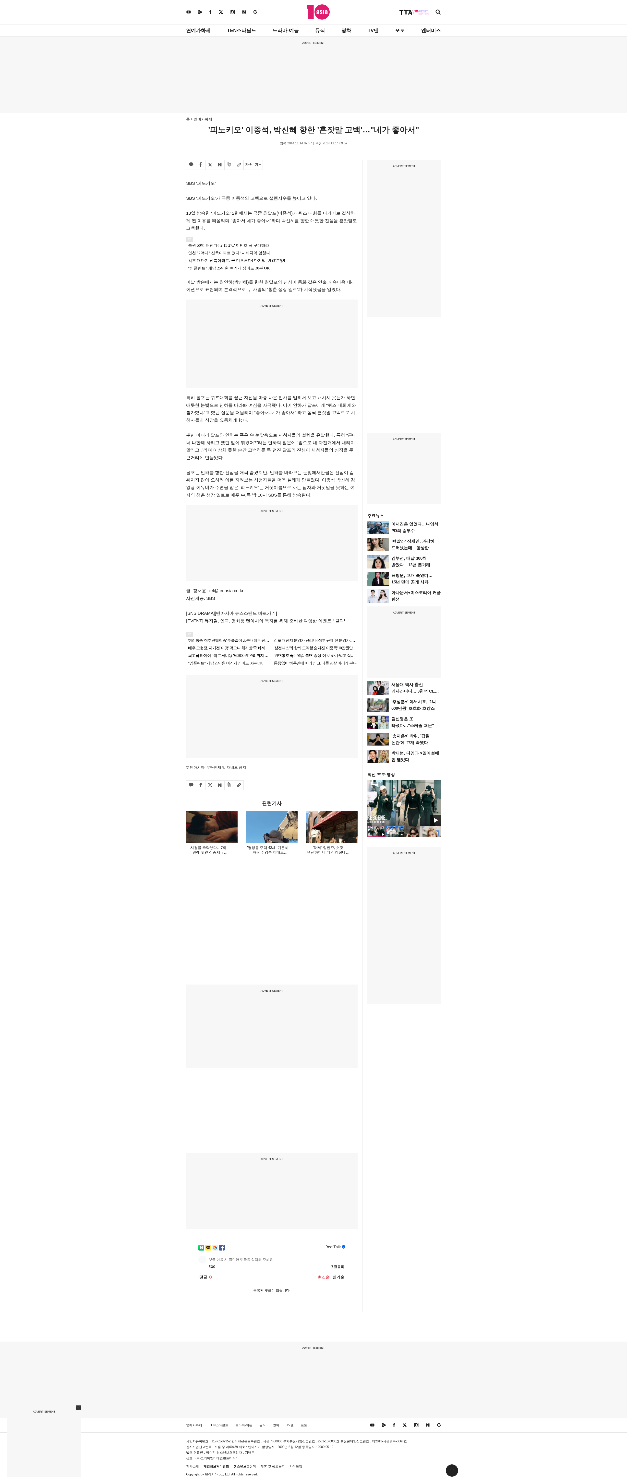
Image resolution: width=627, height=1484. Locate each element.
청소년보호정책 (245, 1466)
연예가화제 (198, 30)
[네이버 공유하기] (220, 165)
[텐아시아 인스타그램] (232, 12)
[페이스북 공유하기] (200, 165)
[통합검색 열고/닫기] (438, 13)
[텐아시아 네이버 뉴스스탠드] (244, 12)
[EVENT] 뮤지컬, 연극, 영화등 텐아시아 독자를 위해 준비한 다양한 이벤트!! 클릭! (265, 620)
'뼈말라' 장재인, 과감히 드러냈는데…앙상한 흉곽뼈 (412, 548)
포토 (400, 30)
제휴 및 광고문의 (273, 1466)
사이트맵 (295, 1466)
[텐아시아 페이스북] (210, 12)
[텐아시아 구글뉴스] (255, 12)
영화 (346, 30)
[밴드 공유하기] (229, 165)
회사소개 (192, 1466)
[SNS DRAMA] (200, 613)
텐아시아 (211, 1474)
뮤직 (320, 30)
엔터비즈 (431, 30)
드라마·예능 (286, 30)
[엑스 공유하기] (210, 165)
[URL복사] (239, 165)
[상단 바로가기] (452, 1470)
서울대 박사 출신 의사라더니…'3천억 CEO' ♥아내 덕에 (415, 691)
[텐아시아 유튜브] (188, 12)
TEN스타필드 (241, 30)
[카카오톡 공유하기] (191, 165)
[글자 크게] (248, 165)
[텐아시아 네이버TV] (200, 12)
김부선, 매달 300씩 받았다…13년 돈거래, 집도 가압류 (411, 565)
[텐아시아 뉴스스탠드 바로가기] (246, 613)
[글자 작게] (258, 165)
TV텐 (373, 30)
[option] (404, 803)
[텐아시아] (318, 12)
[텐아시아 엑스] (221, 12)
